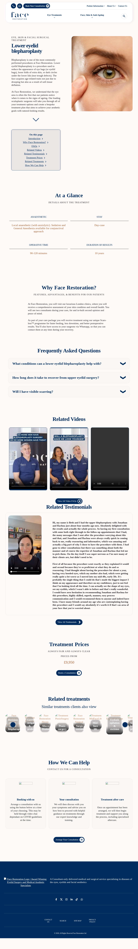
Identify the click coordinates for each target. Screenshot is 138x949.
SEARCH (63, 921)
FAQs (34, 146)
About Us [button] (111, 6)
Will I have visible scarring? (32, 391)
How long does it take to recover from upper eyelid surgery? (55, 377)
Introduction (34, 138)
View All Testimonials (67, 622)
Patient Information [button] (95, 6)
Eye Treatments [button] (54, 15)
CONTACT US (48, 921)
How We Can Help (34, 165)
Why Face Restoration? (34, 142)
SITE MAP (77, 921)
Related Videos (34, 150)
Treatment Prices (34, 157)
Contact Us (122, 6)
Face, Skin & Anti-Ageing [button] (92, 15)
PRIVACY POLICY (92, 921)
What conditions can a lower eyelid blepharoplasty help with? (56, 363)
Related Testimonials (34, 153)
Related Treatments (34, 161)
